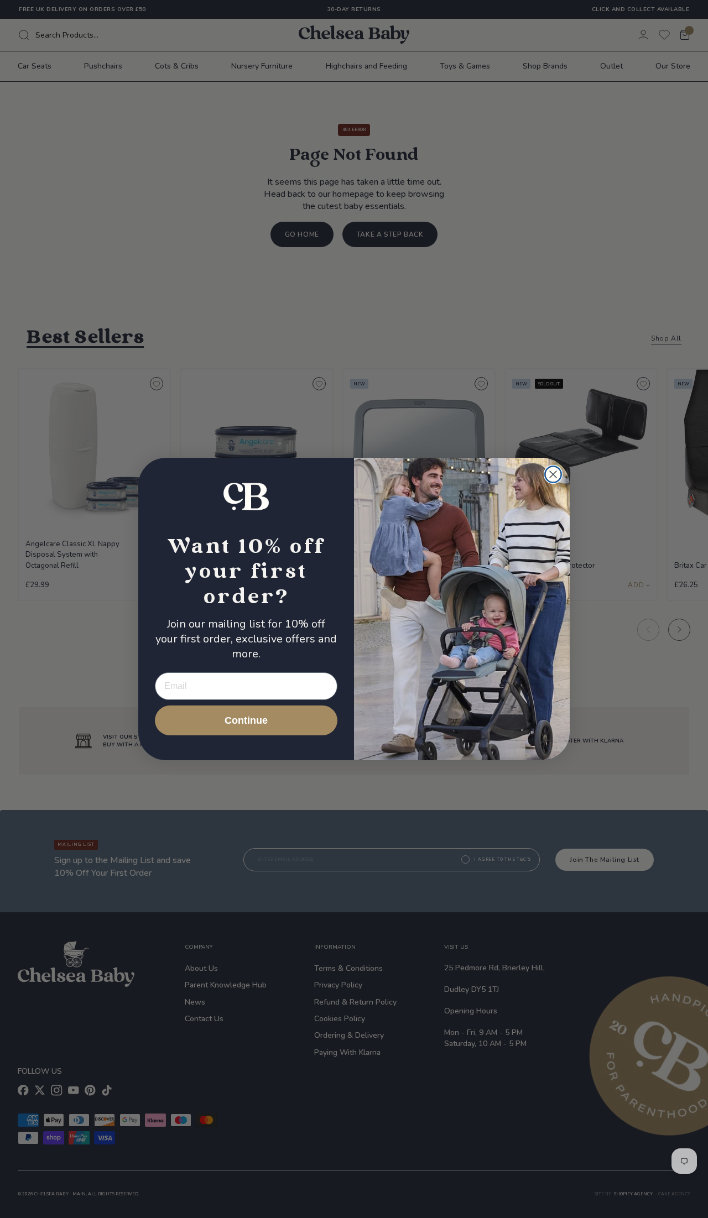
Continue (246, 720)
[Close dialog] (553, 474)
